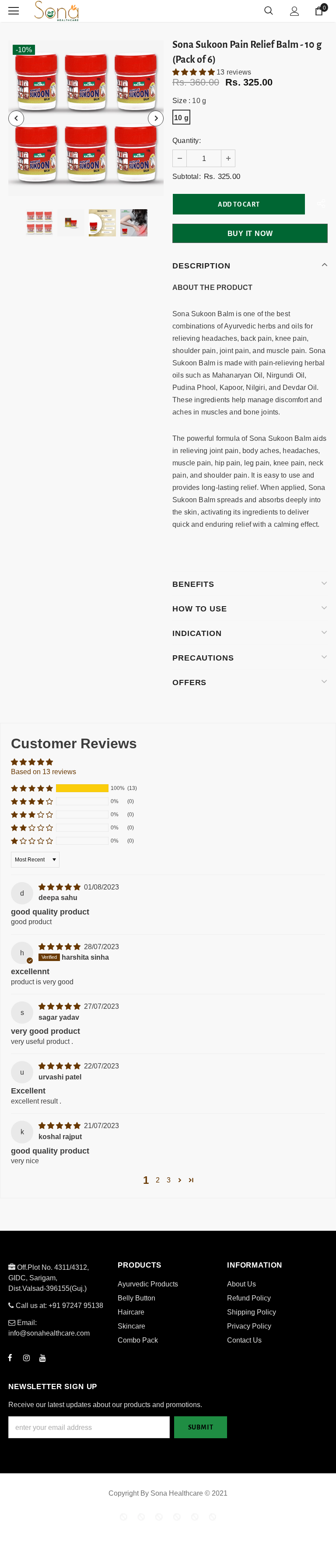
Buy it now (250, 233)
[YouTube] (42, 1357)
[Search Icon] (268, 11)
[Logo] (89, 11)
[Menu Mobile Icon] (13, 11)
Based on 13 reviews (43, 771)
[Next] (156, 118)
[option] (86, 118)
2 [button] (158, 1180)
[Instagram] (26, 1357)
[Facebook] (10, 1357)
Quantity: (186, 140)
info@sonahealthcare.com (49, 1333)
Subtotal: (186, 176)
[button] (194, 72)
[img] (60, 887)
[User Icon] (294, 11)
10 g (181, 117)
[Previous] (16, 118)
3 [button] (169, 1180)
